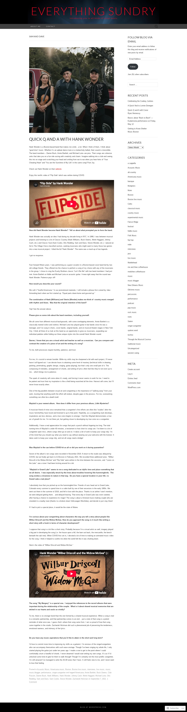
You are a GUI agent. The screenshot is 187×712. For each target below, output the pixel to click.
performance (46, 672)
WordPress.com (134, 387)
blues (130, 190)
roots (130, 317)
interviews (91, 669)
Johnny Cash (76, 676)
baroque (131, 181)
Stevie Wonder (65, 679)
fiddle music (132, 231)
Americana (79, 672)
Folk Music (132, 235)
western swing (133, 353)
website (58, 169)
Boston (68, 669)
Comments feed (134, 383)
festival (130, 226)
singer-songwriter (59, 672)
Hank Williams (53, 676)
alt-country (132, 172)
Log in (130, 374)
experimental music (135, 217)
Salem (130, 321)
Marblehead (132, 263)
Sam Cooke (54, 679)
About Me (36, 26)
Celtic (130, 204)
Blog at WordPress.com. (93, 707)
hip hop (130, 240)
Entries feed (132, 378)
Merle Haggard (88, 676)
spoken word (133, 330)
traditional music (134, 344)
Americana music (57, 669)
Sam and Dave (42, 679)
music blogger (34, 672)
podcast (131, 303)
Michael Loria (100, 676)
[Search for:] (156, 26)
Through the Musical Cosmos (139, 339)
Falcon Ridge (133, 222)
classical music (134, 208)
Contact (50, 26)
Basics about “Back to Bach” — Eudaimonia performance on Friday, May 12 (142, 121)
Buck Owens (102, 672)
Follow (132, 67)
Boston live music (79, 669)
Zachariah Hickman (80, 679)
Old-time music (134, 290)
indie (129, 244)
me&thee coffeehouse (136, 272)
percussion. (132, 294)
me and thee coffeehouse (138, 267)
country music (133, 213)
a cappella (132, 163)
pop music (132, 308)
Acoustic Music (43, 669)
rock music (132, 312)
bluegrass (131, 186)
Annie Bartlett (90, 672)
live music (100, 669)
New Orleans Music (135, 285)
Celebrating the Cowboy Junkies (140, 101)
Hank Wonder (65, 676)
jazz (129, 254)
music (108, 669)
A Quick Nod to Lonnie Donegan (140, 106)
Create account (134, 369)
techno (130, 335)
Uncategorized (133, 348)
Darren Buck (41, 676)
